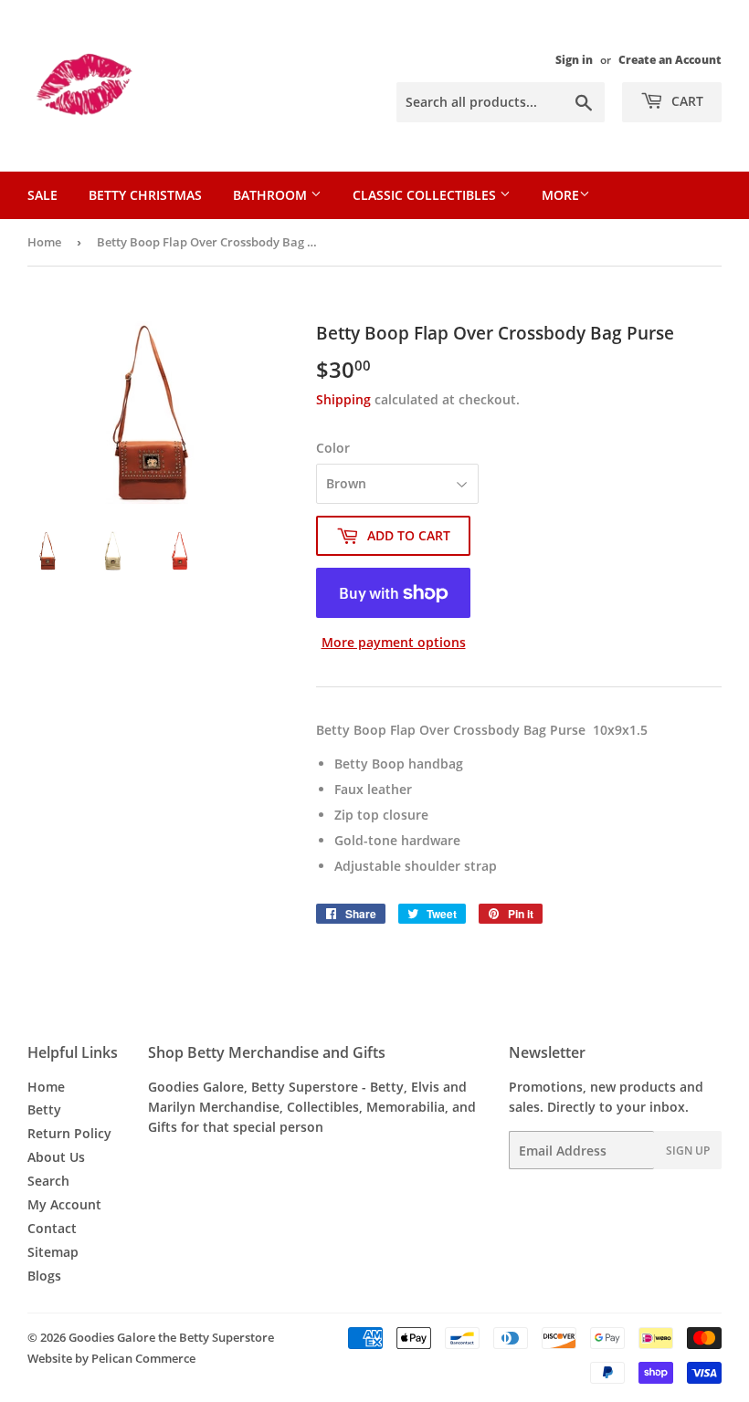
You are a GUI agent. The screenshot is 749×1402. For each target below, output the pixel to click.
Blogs (44, 1275)
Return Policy (69, 1133)
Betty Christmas (145, 195)
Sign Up (688, 1150)
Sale (42, 195)
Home (44, 242)
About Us (56, 1157)
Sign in (574, 59)
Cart (685, 101)
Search (48, 1180)
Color (333, 447)
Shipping (343, 399)
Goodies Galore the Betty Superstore (171, 1337)
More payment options (394, 642)
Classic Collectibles (426, 195)
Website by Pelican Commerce (111, 1358)
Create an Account (670, 59)
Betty (44, 1109)
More (560, 195)
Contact (52, 1228)
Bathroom (272, 195)
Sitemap (53, 1252)
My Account (64, 1204)
